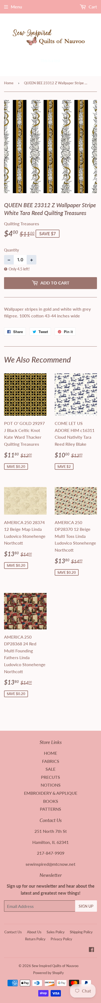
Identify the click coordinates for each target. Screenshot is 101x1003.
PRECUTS (50, 777)
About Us (34, 932)
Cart (92, 6)
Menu (16, 6)
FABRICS (50, 761)
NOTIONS (51, 784)
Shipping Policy (81, 932)
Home (8, 83)
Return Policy (35, 939)
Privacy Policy (61, 939)
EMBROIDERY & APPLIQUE (50, 793)
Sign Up (86, 906)
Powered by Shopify (48, 973)
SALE (50, 768)
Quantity (11, 250)
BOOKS (50, 801)
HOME (50, 753)
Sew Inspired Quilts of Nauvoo (55, 966)
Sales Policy (56, 932)
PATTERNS (50, 808)
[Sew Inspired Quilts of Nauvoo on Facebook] (91, 949)
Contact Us (13, 932)
